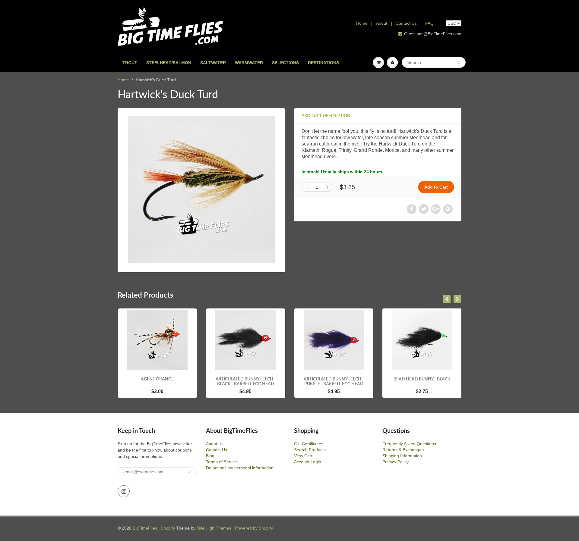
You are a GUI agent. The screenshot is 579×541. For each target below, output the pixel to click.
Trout (129, 62)
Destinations (323, 62)
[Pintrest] (448, 209)
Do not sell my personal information (240, 467)
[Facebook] (411, 209)
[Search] (458, 62)
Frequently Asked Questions (409, 443)
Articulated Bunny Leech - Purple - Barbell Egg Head (258, 381)
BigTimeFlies (145, 528)
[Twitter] (424, 209)
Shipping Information (402, 455)
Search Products (310, 449)
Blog (210, 455)
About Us (214, 443)
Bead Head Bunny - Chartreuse (434, 381)
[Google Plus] (436, 209)
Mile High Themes (214, 528)
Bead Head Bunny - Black (345, 378)
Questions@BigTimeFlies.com (432, 33)
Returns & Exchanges (403, 449)
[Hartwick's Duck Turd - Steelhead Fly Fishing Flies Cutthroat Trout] (201, 189)
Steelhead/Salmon (168, 62)
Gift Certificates (308, 443)
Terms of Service (222, 461)
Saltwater (213, 62)
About (382, 23)
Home (362, 23)
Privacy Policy (395, 461)
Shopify (168, 528)
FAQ (429, 23)
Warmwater (249, 62)
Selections (285, 62)
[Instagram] (124, 491)
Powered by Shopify (254, 528)
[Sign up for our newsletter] (189, 472)
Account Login (307, 461)
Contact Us (406, 23)
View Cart (303, 455)
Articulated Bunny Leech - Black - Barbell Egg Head (169, 381)
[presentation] (447, 299)
